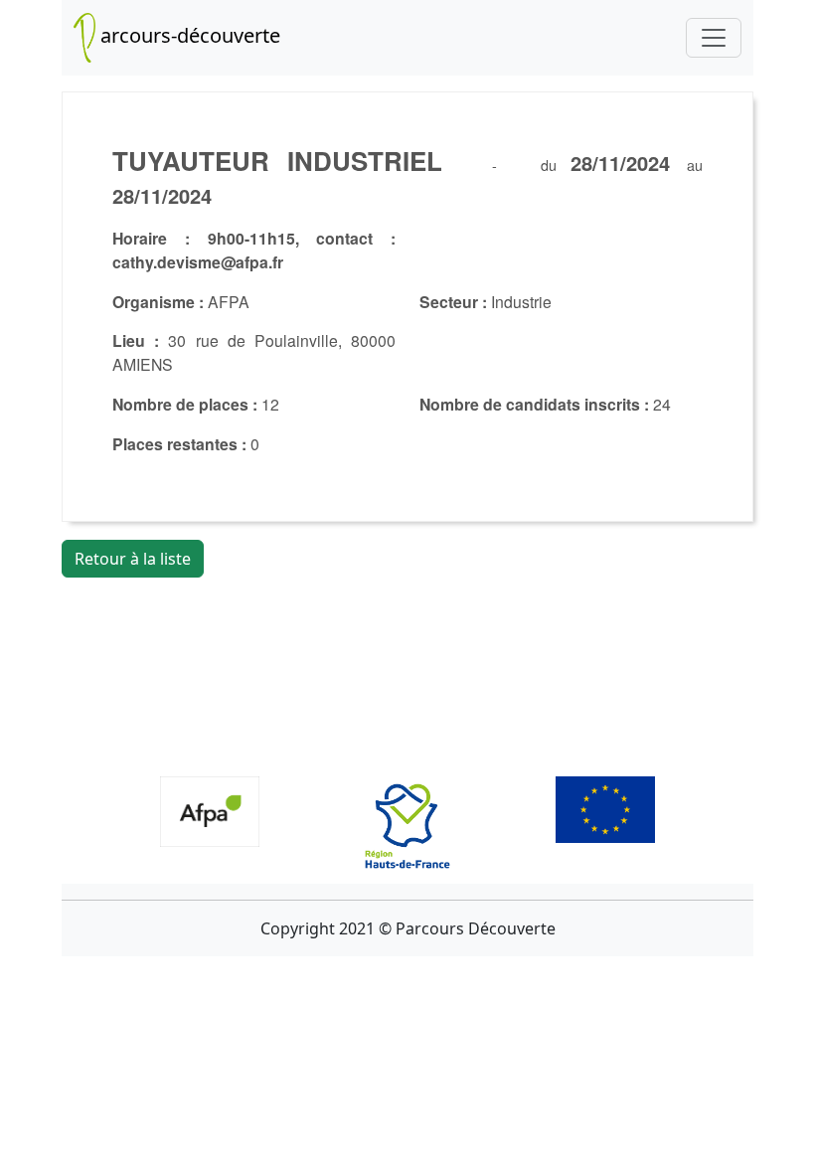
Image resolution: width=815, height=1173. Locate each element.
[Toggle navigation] (713, 38)
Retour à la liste (133, 559)
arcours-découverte (187, 35)
